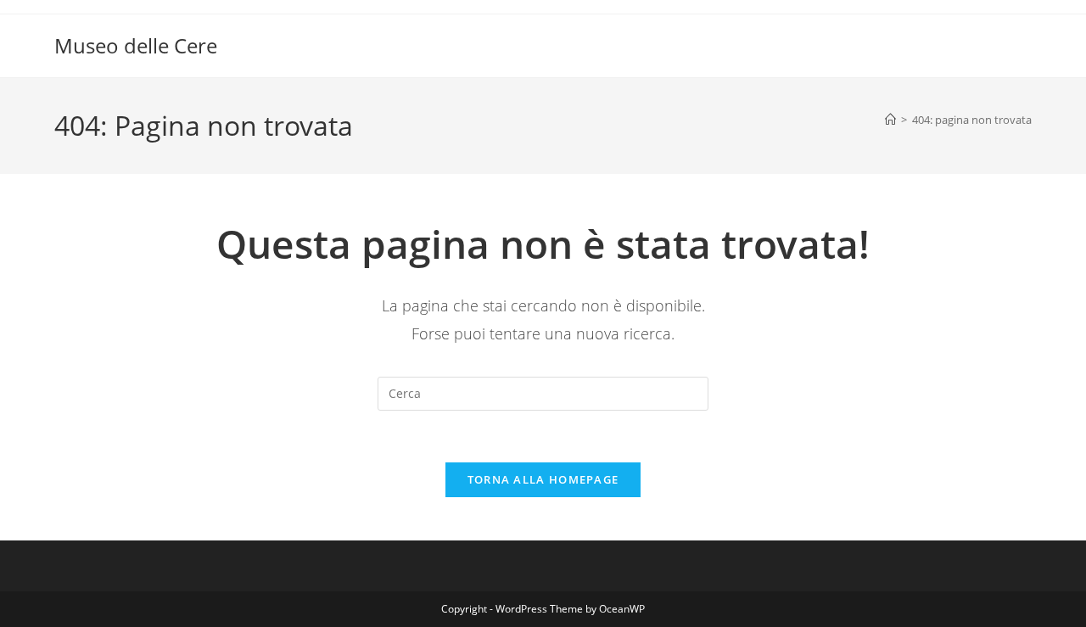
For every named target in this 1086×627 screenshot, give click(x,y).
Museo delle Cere (135, 45)
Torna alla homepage (543, 479)
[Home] (890, 119)
